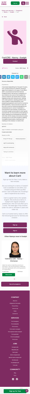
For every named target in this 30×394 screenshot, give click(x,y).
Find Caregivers (15, 321)
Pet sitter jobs (15, 360)
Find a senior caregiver (15, 329)
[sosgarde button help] (26, 390)
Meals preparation (21, 138)
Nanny (6, 12)
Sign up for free (15, 391)
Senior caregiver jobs (15, 355)
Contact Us (15, 313)
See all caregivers (15, 284)
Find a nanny (15, 326)
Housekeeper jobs (15, 362)
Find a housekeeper (15, 337)
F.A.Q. (15, 375)
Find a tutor (15, 339)
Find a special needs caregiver (15, 331)
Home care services (8, 10)
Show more (8, 274)
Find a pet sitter (15, 334)
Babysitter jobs (15, 349)
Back (5, 16)
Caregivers (19, 10)
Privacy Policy (15, 306)
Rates (15, 311)
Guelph (12, 12)
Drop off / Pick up (7, 138)
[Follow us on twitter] (13, 379)
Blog (15, 373)
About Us (15, 300)
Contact (15, 61)
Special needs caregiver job (15, 357)
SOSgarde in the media (15, 303)
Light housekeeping (8, 143)
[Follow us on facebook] (17, 379)
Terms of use (15, 308)
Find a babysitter (15, 324)
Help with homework (8, 147)
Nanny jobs (15, 352)
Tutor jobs (15, 365)
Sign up (15, 225)
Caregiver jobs (15, 347)
